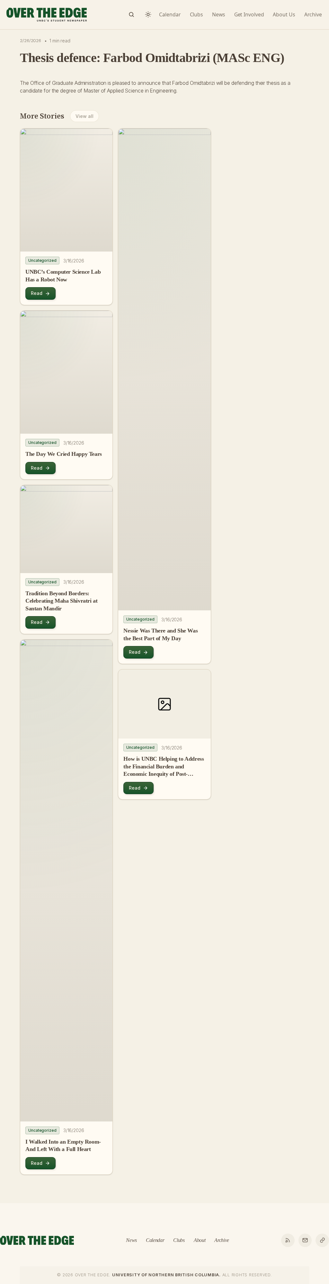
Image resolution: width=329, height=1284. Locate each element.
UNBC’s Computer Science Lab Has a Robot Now (63, 275)
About (199, 1240)
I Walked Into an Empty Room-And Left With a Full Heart (63, 1145)
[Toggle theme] (148, 14)
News (131, 1240)
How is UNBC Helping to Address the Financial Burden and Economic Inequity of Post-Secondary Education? (163, 767)
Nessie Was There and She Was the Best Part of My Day (160, 634)
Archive (221, 1240)
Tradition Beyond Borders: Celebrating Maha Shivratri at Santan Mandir (61, 601)
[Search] (131, 14)
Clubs (178, 1240)
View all (84, 116)
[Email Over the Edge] (305, 1240)
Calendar (155, 1240)
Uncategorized (42, 260)
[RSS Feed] (288, 1240)
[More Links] (322, 1240)
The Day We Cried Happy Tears (63, 454)
